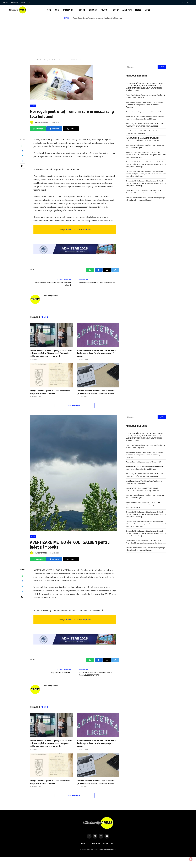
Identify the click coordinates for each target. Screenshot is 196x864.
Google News (86, 229)
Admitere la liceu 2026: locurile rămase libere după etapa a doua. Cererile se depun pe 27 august (96, 353)
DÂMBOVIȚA (68, 10)
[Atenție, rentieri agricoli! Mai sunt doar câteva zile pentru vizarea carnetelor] (51, 375)
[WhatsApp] (22, 145)
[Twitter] (22, 161)
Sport (116, 10)
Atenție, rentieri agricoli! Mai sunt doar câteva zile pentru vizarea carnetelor (50, 392)
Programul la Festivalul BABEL (61, 672)
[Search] (192, 2)
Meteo (23, 2)
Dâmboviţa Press (41, 122)
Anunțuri (127, 10)
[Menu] (4, 10)
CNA (29, 2)
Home (48, 10)
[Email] (22, 166)
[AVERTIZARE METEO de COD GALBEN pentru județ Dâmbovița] (73, 530)
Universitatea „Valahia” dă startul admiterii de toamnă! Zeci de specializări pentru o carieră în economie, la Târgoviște (145, 104)
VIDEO (147, 10)
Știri (57, 10)
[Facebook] (22, 150)
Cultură (93, 10)
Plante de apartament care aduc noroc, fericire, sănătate (97, 282)
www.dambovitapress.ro (106, 849)
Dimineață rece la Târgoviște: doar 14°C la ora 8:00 (143, 112)
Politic (103, 10)
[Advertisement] (98, 38)
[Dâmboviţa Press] (17, 10)
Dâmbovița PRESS (72, 229)
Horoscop (14, 2)
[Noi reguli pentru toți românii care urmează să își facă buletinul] (61, 100)
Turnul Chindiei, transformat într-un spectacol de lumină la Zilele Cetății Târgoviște (98, 18)
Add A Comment (74, 405)
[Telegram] (22, 155)
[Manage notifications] (190, 859)
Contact (5, 2)
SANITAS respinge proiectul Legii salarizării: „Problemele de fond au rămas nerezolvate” (96, 392)
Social (82, 10)
